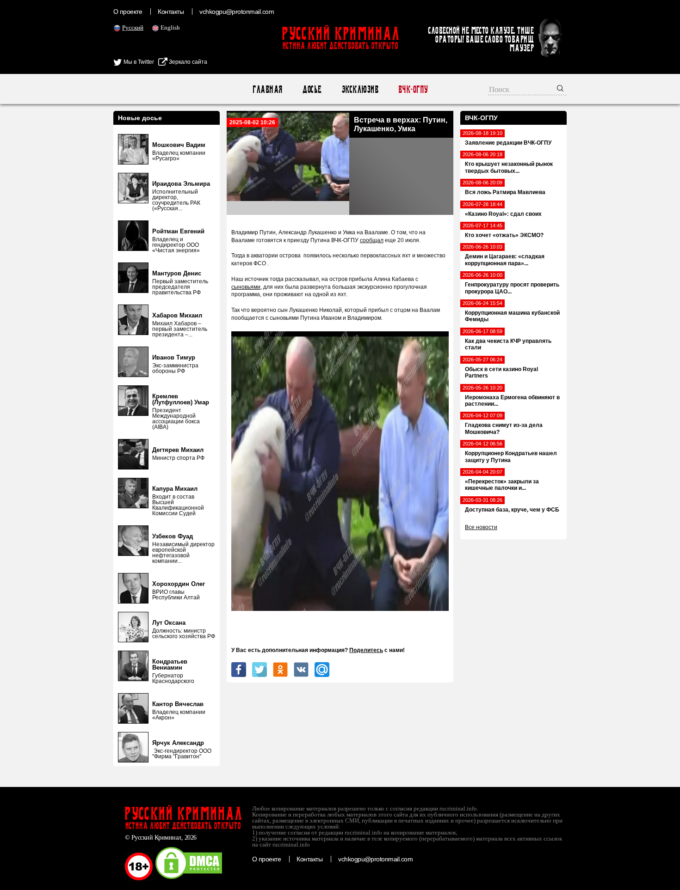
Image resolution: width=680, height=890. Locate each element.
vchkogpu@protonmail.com (236, 11)
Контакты (171, 11)
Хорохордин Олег (178, 583)
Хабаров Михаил (177, 315)
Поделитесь (366, 650)
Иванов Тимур (173, 357)
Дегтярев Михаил (178, 449)
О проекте (127, 11)
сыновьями (245, 287)
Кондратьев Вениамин (169, 664)
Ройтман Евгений (178, 231)
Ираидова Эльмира (181, 183)
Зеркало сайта (187, 62)
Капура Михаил (175, 488)
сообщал (371, 240)
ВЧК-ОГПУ (413, 89)
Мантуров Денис (176, 273)
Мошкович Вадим (178, 144)
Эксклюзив (359, 89)
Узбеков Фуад (172, 536)
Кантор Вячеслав (178, 704)
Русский (132, 27)
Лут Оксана (168, 622)
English (170, 27)
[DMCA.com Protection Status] (188, 878)
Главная (267, 89)
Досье (311, 89)
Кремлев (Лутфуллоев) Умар (180, 399)
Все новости (481, 527)
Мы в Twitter (138, 62)
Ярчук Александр (178, 742)
